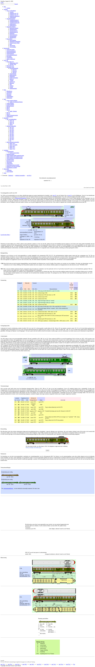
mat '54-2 (54, 664)
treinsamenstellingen (8, 488)
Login (2, 2)
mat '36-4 (17, 664)
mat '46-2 (39, 664)
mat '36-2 (10, 664)
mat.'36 (70, 195)
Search (16, 4)
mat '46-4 (46, 664)
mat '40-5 (32, 664)
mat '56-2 (68, 664)
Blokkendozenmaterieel (21, 198)
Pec (74, 664)
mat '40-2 (24, 664)
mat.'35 (54, 195)
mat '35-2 (3, 664)
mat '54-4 (61, 664)
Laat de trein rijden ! (5, 234)
